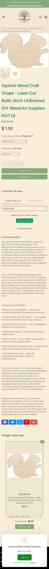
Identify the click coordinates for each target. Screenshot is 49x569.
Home (3, 28)
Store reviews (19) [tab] (36, 201)
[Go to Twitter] (20, 422)
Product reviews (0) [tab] (13, 201)
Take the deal (24, 526)
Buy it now (24, 177)
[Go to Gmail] (33, 422)
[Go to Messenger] (12, 422)
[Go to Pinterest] (26, 422)
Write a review (24, 220)
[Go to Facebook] (5, 422)
